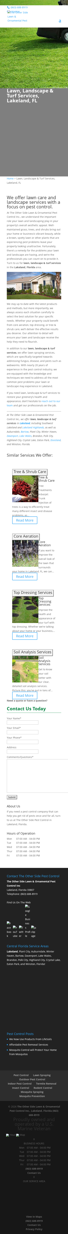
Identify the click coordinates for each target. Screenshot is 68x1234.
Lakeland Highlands (33, 427)
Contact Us (34, 1173)
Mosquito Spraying (32, 1092)
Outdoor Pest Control (32, 1079)
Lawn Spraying (42, 1075)
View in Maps (34, 1216)
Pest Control (21, 1075)
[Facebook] (9, 929)
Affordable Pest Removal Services (28, 1044)
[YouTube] (15, 932)
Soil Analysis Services (44, 660)
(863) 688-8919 (29, 894)
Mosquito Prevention (32, 1096)
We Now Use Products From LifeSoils (30, 1039)
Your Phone (14, 737)
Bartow (25, 431)
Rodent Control (43, 1087)
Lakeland (25, 423)
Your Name (14, 718)
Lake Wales (25, 436)
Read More (24, 520)
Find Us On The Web (19, 902)
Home (10, 178)
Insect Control (20, 1087)
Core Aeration (44, 543)
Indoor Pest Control (20, 1083)
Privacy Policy (34, 1229)
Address (11, 747)
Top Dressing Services (44, 601)
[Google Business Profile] (27, 921)
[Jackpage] (33, 932)
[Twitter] (21, 932)
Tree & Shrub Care (46, 479)
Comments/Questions (20, 757)
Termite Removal (46, 1083)
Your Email (14, 728)
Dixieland (55, 440)
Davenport (12, 436)
